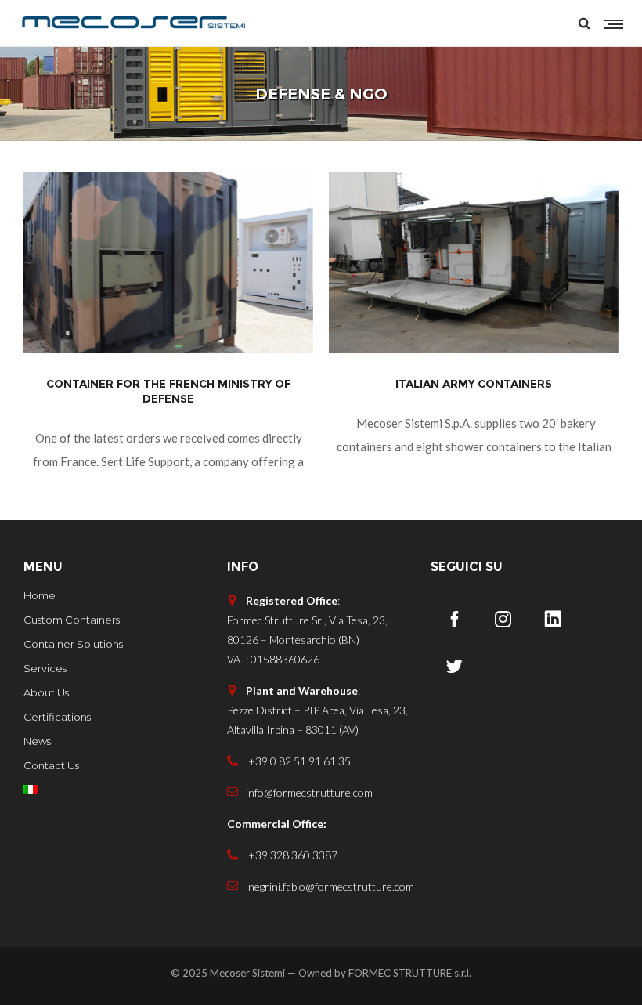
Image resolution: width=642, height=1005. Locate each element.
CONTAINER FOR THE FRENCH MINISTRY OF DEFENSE (168, 391)
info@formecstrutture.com (309, 792)
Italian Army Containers (473, 384)
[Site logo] (133, 23)
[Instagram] (503, 618)
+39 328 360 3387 (291, 855)
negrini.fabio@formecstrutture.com (330, 886)
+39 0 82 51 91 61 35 (298, 761)
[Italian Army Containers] (474, 262)
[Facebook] (454, 618)
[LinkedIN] (552, 618)
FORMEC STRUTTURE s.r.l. (409, 972)
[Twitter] (454, 665)
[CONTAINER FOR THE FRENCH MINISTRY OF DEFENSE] (168, 262)
